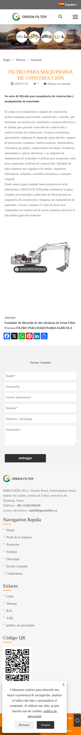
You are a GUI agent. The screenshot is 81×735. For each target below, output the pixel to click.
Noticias (20, 60)
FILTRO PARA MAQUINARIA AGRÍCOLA (44, 328)
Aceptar (45, 725)
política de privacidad (20, 625)
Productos (12, 544)
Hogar (6, 60)
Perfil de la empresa (19, 537)
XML (10, 618)
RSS (9, 611)
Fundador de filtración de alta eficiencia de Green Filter (40, 322)
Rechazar (24, 725)
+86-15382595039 (28, 505)
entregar (25, 458)
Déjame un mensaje (59, 83)
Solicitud (36, 60)
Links (10, 596)
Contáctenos (14, 573)
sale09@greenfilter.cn (43, 510)
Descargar (13, 559)
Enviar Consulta (16, 566)
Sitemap (11, 603)
